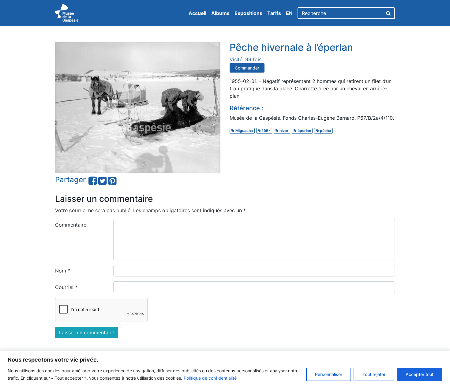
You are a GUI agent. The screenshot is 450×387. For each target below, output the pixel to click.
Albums (220, 13)
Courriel (66, 287)
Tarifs (274, 13)
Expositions (248, 13)
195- (265, 130)
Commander (247, 67)
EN (289, 13)
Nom (62, 271)
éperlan (304, 130)
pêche (325, 130)
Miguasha (243, 130)
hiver (283, 130)
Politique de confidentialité (210, 378)
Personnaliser (328, 374)
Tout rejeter (373, 374)
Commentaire (70, 225)
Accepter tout (419, 374)
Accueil (197, 13)
